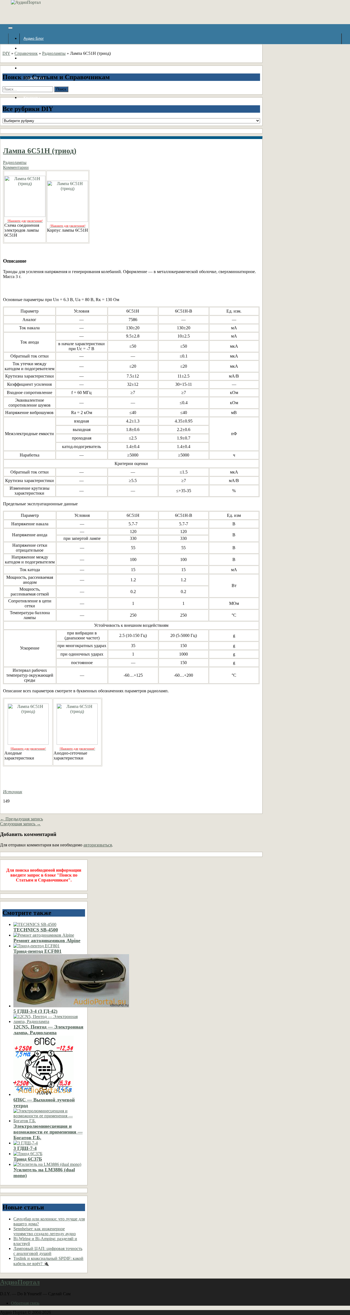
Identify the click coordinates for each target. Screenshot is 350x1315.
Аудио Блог (34, 38)
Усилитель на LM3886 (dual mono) (44, 1172)
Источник (12, 791)
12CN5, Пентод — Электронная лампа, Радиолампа (48, 1029)
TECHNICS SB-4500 (35, 930)
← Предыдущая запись (21, 819)
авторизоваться (97, 845)
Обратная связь (25, 1303)
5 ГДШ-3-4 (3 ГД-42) (35, 1011)
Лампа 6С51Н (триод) (39, 151)
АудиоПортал (20, 1282)
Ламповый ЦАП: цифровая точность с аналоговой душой (47, 1251)
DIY (6, 53)
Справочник (26, 53)
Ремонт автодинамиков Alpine (46, 940)
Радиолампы (54, 53)
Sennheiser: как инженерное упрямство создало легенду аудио (44, 1231)
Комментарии (16, 167)
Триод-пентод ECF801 (37, 951)
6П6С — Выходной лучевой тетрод (44, 1102)
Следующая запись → (20, 823)
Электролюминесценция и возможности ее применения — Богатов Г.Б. (48, 1131)
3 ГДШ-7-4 (25, 1148)
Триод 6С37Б (27, 1159)
